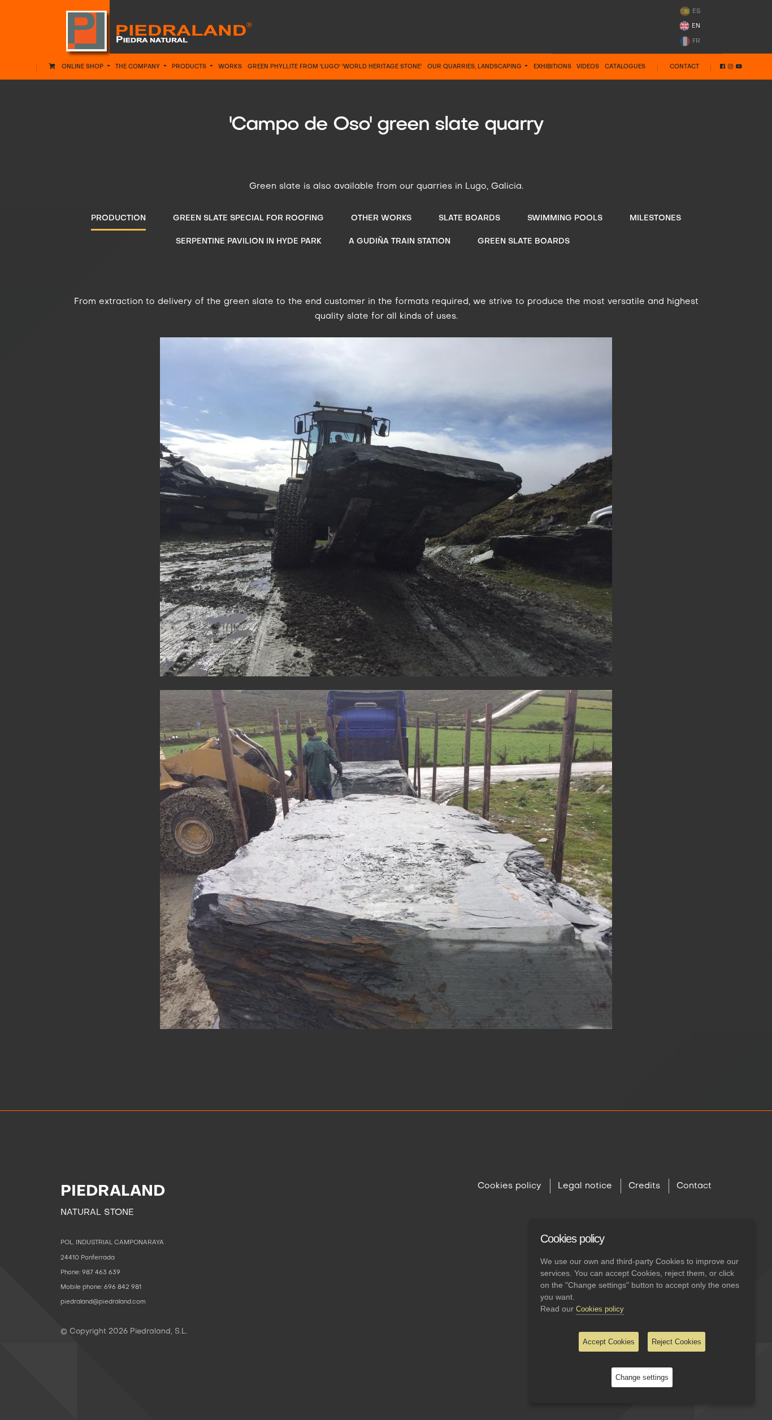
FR (695, 41)
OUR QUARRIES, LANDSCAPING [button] (475, 67)
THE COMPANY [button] (138, 67)
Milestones (655, 218)
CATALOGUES (625, 67)
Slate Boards (469, 218)
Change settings (642, 1377)
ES (695, 11)
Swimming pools (564, 218)
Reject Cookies (676, 1342)
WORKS (230, 67)
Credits (644, 1186)
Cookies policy (509, 1186)
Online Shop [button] (80, 67)
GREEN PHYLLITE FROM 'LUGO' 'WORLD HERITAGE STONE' (335, 67)
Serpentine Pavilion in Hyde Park (249, 241)
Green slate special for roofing (248, 218)
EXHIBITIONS (552, 67)
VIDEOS (587, 67)
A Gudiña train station (399, 241)
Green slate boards (524, 241)
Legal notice (585, 1186)
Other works (381, 218)
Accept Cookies (609, 1342)
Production (118, 218)
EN (695, 26)
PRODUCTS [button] (190, 67)
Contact (684, 67)
